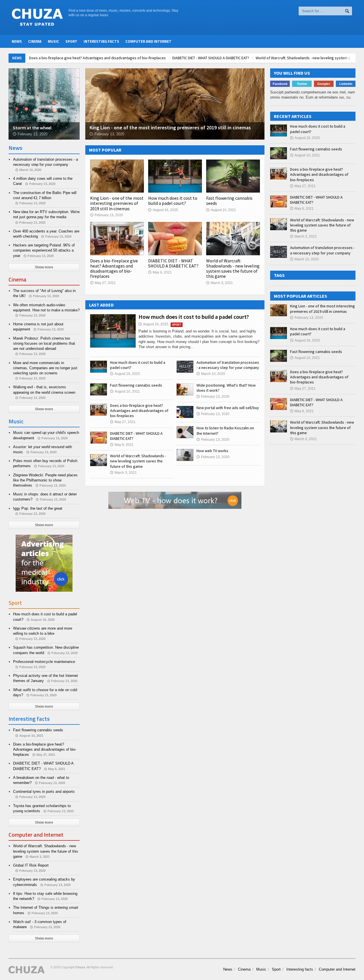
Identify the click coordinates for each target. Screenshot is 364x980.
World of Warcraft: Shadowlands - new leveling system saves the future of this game (233, 268)
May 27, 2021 (103, 283)
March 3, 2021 (219, 283)
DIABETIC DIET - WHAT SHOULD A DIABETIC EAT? (210, 57)
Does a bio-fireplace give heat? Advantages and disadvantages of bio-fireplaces (97, 57)
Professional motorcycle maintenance (44, 662)
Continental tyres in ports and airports (44, 791)
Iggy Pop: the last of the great (37, 508)
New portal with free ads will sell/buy (228, 407)
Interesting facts (101, 41)
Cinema (35, 41)
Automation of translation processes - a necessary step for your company (228, 365)
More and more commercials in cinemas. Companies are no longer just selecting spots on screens (45, 368)
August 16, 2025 (163, 210)
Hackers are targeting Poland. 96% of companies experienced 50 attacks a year (44, 250)
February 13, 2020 (106, 215)
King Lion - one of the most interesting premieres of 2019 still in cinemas (117, 203)
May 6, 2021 (160, 272)
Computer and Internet (148, 41)
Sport (71, 41)
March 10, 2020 (211, 374)
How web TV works (212, 450)
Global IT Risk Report (31, 865)
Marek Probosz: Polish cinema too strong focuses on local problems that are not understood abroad (44, 343)
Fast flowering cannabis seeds (229, 200)
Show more (44, 267)
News (17, 41)
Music (53, 41)
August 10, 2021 (221, 210)
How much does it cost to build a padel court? (172, 200)
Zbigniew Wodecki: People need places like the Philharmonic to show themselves (45, 480)
